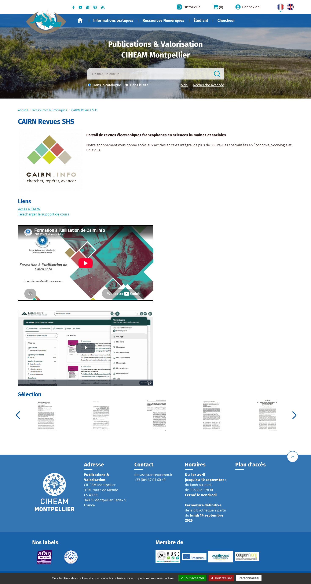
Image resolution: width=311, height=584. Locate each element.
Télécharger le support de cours (43, 214)
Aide (184, 85)
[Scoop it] (87, 7)
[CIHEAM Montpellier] (55, 491)
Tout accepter (193, 578)
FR (279, 6)
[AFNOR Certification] (44, 557)
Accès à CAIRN (29, 209)
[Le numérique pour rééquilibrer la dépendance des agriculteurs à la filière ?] (211, 415)
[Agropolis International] (220, 556)
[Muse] (168, 556)
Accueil (80, 20)
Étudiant (201, 20)
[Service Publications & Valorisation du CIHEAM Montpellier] (46, 19)
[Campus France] (71, 557)
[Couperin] (247, 556)
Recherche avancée (208, 85)
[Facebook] (73, 7)
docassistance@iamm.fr (153, 474)
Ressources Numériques (163, 20)
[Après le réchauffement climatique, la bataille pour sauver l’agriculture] (156, 415)
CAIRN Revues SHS (84, 110)
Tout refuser (222, 578)
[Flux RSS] (103, 7)
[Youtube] (80, 7)
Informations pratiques (113, 20)
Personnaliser (248, 578)
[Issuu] (95, 7)
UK (289, 6)
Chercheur (226, 20)
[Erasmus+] (194, 556)
